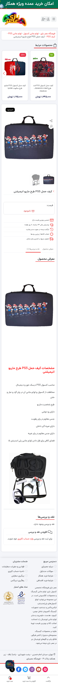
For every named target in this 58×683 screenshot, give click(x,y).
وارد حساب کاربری (25, 538)
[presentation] (4, 73)
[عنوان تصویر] (29, 4)
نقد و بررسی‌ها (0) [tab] (33, 249)
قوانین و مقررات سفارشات (13, 566)
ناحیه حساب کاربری (16, 571)
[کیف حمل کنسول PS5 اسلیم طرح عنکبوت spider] (15, 67)
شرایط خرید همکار (45, 575)
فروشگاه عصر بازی (48, 33)
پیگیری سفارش (17, 575)
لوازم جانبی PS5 (15, 33)
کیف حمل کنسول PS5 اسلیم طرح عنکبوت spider (15, 87)
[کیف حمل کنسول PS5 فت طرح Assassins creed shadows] (43, 67)
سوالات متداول (46, 571)
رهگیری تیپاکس (17, 580)
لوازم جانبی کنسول (31, 33)
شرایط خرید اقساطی (45, 580)
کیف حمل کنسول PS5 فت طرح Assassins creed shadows (43, 87)
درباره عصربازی (47, 566)
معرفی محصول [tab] (48, 249)
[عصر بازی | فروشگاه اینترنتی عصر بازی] (14, 19)
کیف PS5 (51, 36)
